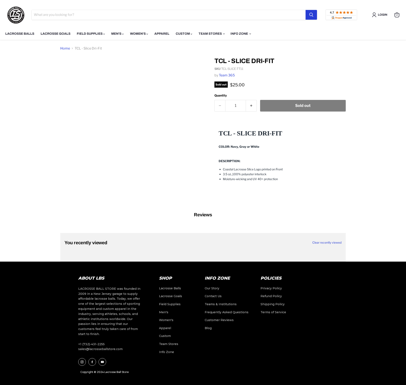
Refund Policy (271, 296)
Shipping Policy (273, 304)
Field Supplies (90, 33)
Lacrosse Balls (19, 33)
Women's (138, 33)
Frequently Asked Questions (226, 312)
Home (65, 48)
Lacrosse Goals (55, 33)
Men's (116, 33)
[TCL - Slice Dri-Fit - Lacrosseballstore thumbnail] (68, 66)
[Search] (311, 15)
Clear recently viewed (327, 242)
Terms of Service (273, 312)
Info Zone (239, 33)
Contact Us (213, 296)
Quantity (220, 95)
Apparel (161, 33)
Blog (208, 328)
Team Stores (210, 33)
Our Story (212, 288)
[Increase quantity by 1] (251, 106)
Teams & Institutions (221, 304)
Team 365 (227, 75)
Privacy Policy (271, 288)
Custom (183, 33)
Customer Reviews (219, 320)
